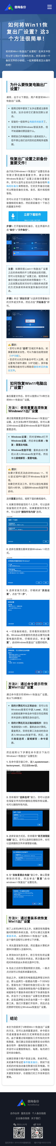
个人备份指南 (39, 1113)
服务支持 (25, 1113)
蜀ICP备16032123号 (42, 1142)
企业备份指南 (22, 1118)
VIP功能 (14, 355)
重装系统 (11, 936)
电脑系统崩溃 (36, 121)
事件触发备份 (30, 1062)
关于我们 (35, 1118)
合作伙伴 (14, 1113)
